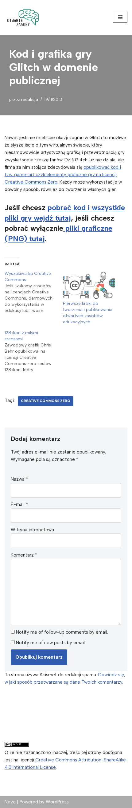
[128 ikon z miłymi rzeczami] (34, 351)
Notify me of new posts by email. (51, 642)
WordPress (57, 802)
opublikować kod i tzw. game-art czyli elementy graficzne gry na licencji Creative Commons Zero (63, 174)
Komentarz (24, 555)
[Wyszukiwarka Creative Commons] (34, 292)
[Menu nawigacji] (120, 17)
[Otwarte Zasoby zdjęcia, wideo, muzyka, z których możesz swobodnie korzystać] (23, 17)
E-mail (19, 504)
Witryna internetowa (32, 529)
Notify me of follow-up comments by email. (62, 632)
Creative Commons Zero (45, 401)
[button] (23, 17)
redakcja (29, 99)
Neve (10, 802)
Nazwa (19, 479)
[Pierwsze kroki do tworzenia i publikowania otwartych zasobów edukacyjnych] (89, 285)
